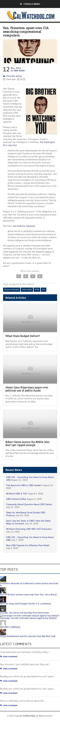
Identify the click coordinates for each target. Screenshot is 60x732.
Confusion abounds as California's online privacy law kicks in (29, 584)
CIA (43, 289)
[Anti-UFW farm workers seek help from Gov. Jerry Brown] (3, 588)
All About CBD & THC (16, 493)
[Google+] (32, 276)
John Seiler (19, 70)
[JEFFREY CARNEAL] (3, 621)
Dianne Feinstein (11, 289)
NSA (37, 289)
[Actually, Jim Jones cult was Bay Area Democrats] (3, 606)
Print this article (14, 76)
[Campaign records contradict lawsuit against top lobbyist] (29, 615)
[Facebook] (18, 276)
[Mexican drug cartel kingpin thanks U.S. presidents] (3, 597)
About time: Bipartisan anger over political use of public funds (26, 389)
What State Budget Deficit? (22, 336)
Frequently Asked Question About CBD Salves (29, 504)
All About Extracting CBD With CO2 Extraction (29, 529)
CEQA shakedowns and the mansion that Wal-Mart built (28, 636)
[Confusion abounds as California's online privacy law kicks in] (3, 577)
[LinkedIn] (39, 276)
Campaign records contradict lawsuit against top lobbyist (28, 618)
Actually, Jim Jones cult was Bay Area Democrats (24, 612)
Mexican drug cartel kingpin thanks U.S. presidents (25, 603)
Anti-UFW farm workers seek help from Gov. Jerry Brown (28, 594)
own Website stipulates (24, 226)
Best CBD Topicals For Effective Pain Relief (27, 545)
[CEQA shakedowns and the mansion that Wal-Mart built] (3, 630)
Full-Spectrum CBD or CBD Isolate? (24, 485)
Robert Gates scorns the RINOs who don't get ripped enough (27, 443)
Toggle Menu (31, 4)
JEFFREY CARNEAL (10, 627)
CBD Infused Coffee (16, 499)
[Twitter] (25, 276)
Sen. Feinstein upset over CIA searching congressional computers (26, 31)
